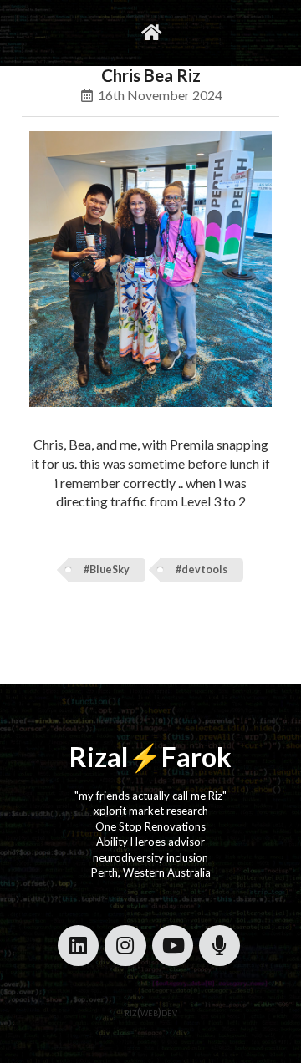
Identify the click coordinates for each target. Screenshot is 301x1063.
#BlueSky (107, 569)
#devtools (201, 569)
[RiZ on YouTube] (172, 945)
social (192, 32)
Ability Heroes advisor (150, 841)
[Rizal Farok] (150, 33)
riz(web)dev (151, 1012)
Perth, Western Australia (151, 872)
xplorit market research (151, 810)
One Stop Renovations (150, 826)
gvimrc (80, 32)
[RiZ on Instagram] (125, 945)
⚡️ (144, 756)
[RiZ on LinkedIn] (78, 945)
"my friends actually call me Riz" (150, 795)
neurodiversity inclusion (150, 857)
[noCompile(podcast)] (219, 945)
